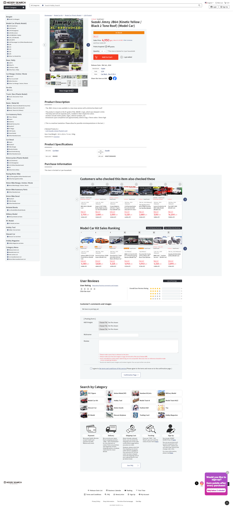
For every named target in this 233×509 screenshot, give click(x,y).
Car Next (104, 74)
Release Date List (14, 250)
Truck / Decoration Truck (16, 96)
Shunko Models (13, 149)
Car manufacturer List (15, 257)
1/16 (10, 49)
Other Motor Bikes (14, 170)
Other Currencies (127, 40)
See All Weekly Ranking (154, 228)
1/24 (102, 71)
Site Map (138, 501)
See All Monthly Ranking (172, 228)
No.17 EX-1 (112, 74)
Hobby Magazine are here (16, 243)
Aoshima (11, 121)
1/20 (10, 44)
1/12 (10, 47)
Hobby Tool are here (14, 230)
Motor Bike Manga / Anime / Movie (18, 185)
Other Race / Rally (14, 70)
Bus (10, 99)
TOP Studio (12, 131)
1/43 (10, 54)
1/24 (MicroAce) (13, 33)
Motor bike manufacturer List (17, 259)
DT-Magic (11, 128)
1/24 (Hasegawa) (13, 30)
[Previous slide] (44, 45)
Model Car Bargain (14, 19)
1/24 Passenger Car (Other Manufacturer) (20, 42)
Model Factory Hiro (14, 124)
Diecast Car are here (15, 236)
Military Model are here (15, 217)
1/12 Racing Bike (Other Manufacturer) (20, 176)
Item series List (13, 254)
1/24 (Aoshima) (13, 26)
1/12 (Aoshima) (13, 160)
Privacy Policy (96, 501)
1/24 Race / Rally (13, 67)
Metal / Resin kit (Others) (16, 110)
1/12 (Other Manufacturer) (16, 165)
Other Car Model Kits (15, 56)
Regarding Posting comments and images (105, 285)
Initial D (11, 76)
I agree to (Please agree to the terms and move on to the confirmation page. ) (132, 368)
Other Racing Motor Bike (16, 179)
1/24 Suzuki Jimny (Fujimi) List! (57, 131)
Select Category (10, 7)
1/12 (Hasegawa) (13, 163)
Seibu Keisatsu (13, 81)
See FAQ (130, 465)
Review (86, 341)
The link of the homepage (125, 501)
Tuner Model (12, 133)
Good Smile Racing (14, 151)
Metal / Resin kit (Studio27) (16, 108)
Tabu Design (12, 147)
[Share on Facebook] (115, 78)
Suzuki (107, 150)
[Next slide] (88, 45)
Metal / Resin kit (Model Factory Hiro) (19, 106)
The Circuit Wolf (13, 79)
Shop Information (108, 501)
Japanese (57, 137)
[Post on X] (110, 78)
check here (106, 450)
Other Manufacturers (15, 135)
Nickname (87, 334)
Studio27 (11, 126)
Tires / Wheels (13, 117)
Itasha (10, 90)
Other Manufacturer (14, 192)
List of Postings (172, 281)
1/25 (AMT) (12, 40)
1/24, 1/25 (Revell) (14, 37)
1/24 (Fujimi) (12, 28)
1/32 (10, 51)
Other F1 (11, 65)
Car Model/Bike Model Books (17, 210)
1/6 (9, 167)
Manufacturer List (14, 252)
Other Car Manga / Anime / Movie (18, 83)
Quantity (96, 51)
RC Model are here (14, 223)
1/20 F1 (11, 63)
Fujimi (10, 119)
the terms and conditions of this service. (112, 368)
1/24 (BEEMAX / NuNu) (15, 35)
